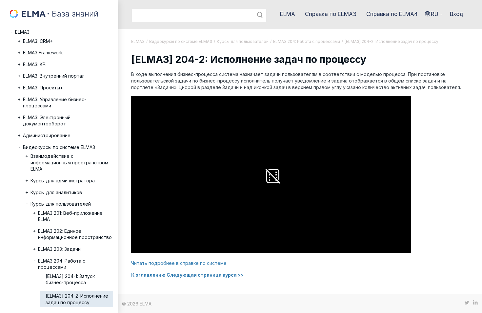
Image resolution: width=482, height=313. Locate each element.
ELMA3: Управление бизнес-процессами (54, 103)
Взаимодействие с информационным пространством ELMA (69, 162)
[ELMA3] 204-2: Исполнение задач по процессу (77, 299)
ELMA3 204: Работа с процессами (61, 264)
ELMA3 (22, 32)
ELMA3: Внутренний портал (54, 76)
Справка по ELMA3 (330, 14)
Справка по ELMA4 (392, 14)
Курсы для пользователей (60, 204)
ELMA (287, 14)
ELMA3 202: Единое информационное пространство (75, 234)
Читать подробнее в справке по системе (179, 263)
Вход (456, 14)
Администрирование (46, 135)
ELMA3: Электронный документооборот (46, 121)
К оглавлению (148, 275)
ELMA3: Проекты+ (43, 87)
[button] (434, 14)
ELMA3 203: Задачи (59, 249)
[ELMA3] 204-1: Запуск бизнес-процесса (70, 279)
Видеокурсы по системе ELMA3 (59, 147)
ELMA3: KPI (35, 64)
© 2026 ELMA (136, 303)
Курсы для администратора (62, 180)
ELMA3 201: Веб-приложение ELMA (70, 216)
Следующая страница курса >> (205, 275)
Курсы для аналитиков (56, 192)
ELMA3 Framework (43, 52)
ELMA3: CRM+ (38, 41)
